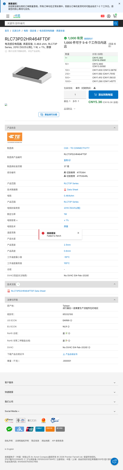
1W (65, 214)
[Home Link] (19, 16)
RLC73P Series (71, 183)
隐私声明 (9, 440)
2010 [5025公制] (72, 208)
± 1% (66, 220)
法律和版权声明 (22, 440)
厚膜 (66, 226)
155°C (67, 263)
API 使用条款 (57, 440)
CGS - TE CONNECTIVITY (77, 148)
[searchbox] (59, 23)
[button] (8, 16)
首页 (7, 30)
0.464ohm (69, 195)
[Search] (115, 23)
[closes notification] (119, 3)
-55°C (67, 257)
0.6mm (67, 251)
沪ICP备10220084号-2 (15, 459)
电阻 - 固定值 (30, 30)
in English (9, 449)
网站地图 (46, 440)
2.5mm (67, 244)
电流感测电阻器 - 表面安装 (52, 30)
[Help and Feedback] (114, 461)
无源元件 (16, 30)
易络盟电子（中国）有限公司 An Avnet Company (27, 457)
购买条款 (35, 440)
